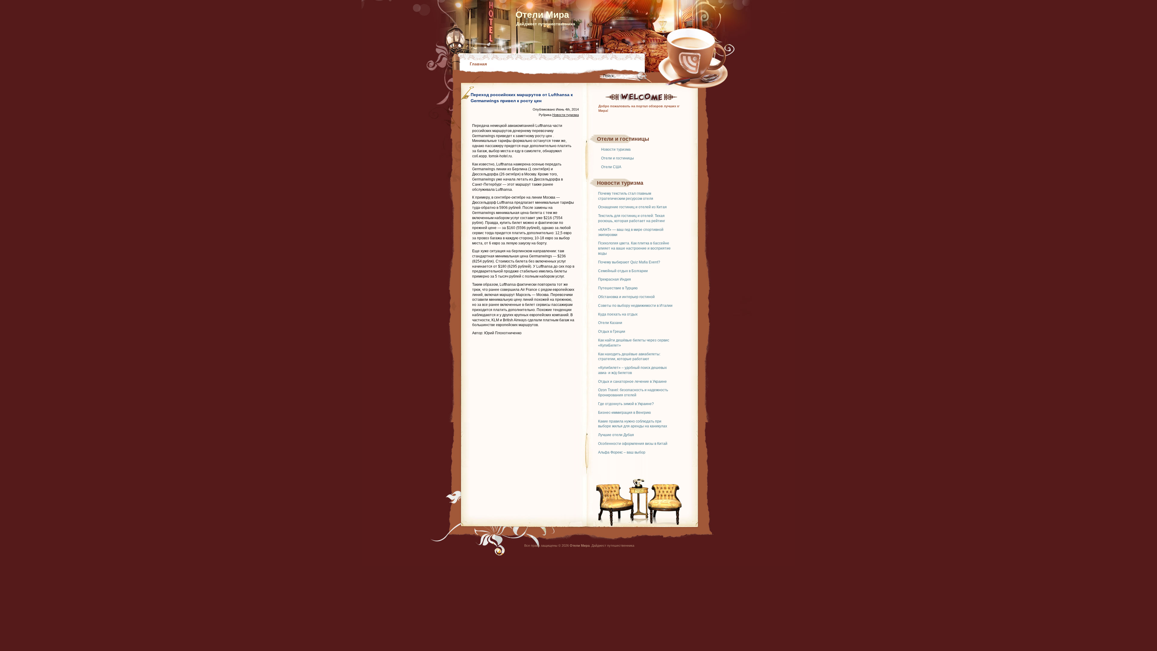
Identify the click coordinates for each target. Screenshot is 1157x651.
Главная (478, 63)
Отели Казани (610, 323)
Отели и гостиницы (617, 158)
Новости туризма (616, 149)
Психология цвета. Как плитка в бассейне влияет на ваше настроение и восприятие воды (634, 248)
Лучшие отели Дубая (616, 435)
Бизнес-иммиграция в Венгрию (624, 412)
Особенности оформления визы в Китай (632, 444)
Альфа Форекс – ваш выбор (621, 452)
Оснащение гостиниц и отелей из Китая (632, 207)
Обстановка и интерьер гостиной (626, 297)
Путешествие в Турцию (618, 288)
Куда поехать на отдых (618, 314)
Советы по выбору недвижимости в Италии (635, 305)
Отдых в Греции (611, 331)
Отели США (611, 167)
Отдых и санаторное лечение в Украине (632, 381)
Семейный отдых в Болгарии (623, 271)
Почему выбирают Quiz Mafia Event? (629, 262)
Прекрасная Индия (614, 279)
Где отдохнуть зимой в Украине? (626, 404)
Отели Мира (542, 15)
